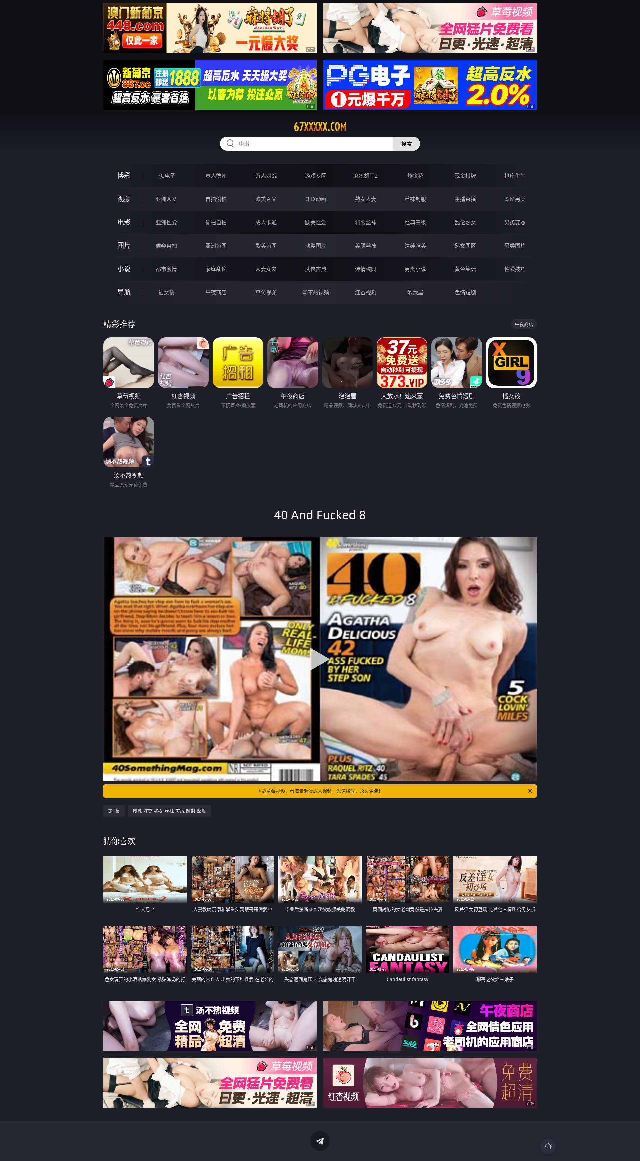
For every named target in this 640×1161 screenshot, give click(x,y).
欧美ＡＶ (266, 199)
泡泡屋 (415, 292)
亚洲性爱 (166, 222)
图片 (124, 245)
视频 (124, 198)
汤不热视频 (315, 292)
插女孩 (166, 292)
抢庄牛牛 (515, 175)
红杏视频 (365, 292)
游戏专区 (315, 175)
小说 (124, 268)
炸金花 (415, 175)
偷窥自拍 (166, 245)
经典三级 (415, 222)
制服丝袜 (365, 222)
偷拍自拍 (216, 222)
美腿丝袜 (365, 245)
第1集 (114, 811)
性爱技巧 (515, 269)
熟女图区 (465, 245)
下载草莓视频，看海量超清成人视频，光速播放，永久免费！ (320, 791)
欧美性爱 (315, 222)
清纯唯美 (415, 245)
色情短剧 (465, 292)
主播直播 (465, 199)
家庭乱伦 (216, 269)
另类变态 (515, 222)
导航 (124, 292)
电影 (124, 222)
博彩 (124, 175)
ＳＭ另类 (515, 199)
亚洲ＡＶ (166, 199)
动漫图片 (315, 245)
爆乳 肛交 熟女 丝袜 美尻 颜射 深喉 (169, 811)
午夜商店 (216, 292)
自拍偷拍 (216, 199)
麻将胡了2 (365, 175)
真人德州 (216, 175)
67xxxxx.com (320, 126)
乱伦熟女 (465, 222)
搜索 (406, 143)
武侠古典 (315, 269)
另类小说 (415, 269)
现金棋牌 (465, 175)
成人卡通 (266, 222)
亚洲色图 (216, 245)
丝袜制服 (415, 199)
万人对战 (266, 175)
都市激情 (166, 269)
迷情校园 (365, 269)
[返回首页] (548, 1146)
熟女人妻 (365, 199)
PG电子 (166, 175)
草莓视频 (266, 292)
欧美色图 (266, 245)
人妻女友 (266, 269)
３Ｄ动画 (315, 199)
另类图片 (515, 245)
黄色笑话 (465, 269)
